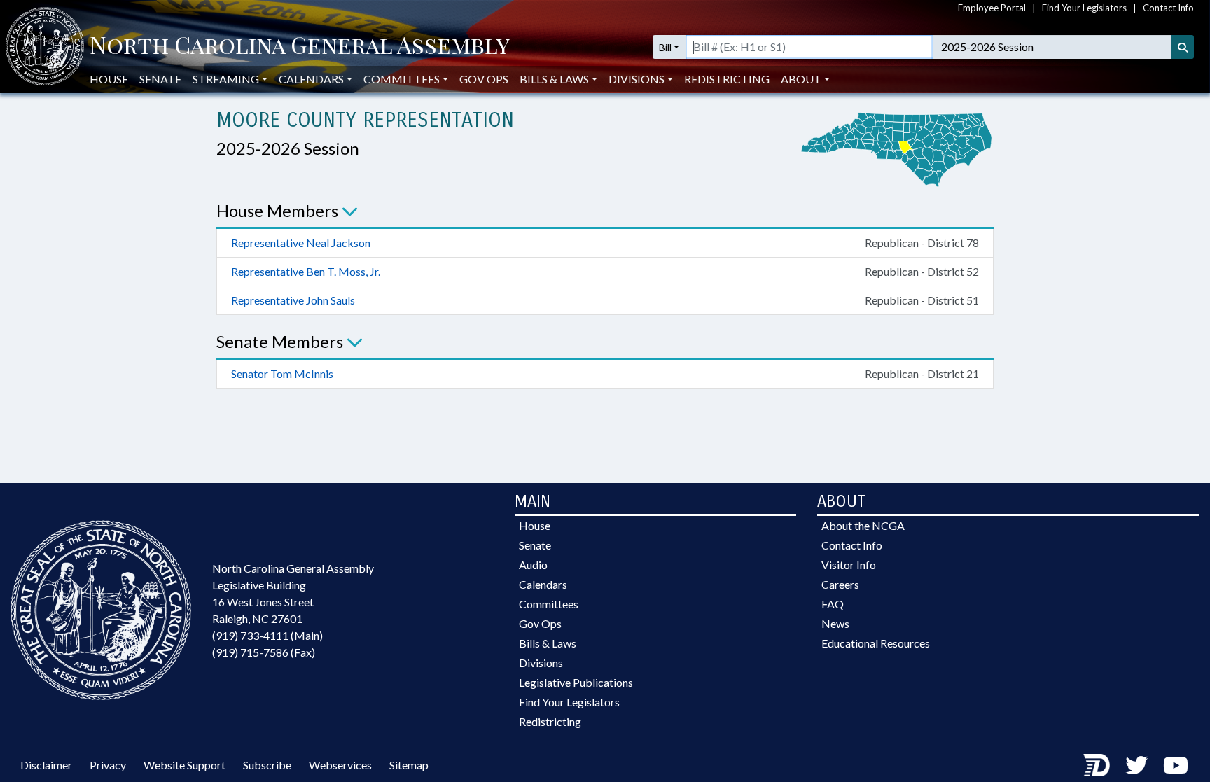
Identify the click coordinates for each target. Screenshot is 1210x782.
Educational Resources (875, 643)
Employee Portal (992, 7)
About (801, 78)
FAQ (832, 603)
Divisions (541, 662)
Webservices (340, 764)
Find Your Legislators (1084, 7)
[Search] (1182, 47)
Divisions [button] (637, 78)
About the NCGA (863, 525)
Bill (665, 47)
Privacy (108, 764)
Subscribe (267, 764)
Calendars (543, 584)
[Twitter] (1136, 764)
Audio (533, 564)
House (109, 78)
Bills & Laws (547, 643)
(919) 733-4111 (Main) (267, 635)
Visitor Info (848, 564)
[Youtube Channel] (1175, 764)
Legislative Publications (576, 682)
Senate (160, 78)
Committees (548, 603)
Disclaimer (46, 764)
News (835, 623)
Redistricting (727, 78)
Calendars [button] (311, 78)
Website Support (184, 764)
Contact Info (1168, 7)
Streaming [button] (226, 78)
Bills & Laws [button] (554, 78)
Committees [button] (401, 78)
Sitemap (409, 764)
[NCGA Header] (300, 46)
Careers (840, 584)
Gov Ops (483, 78)
